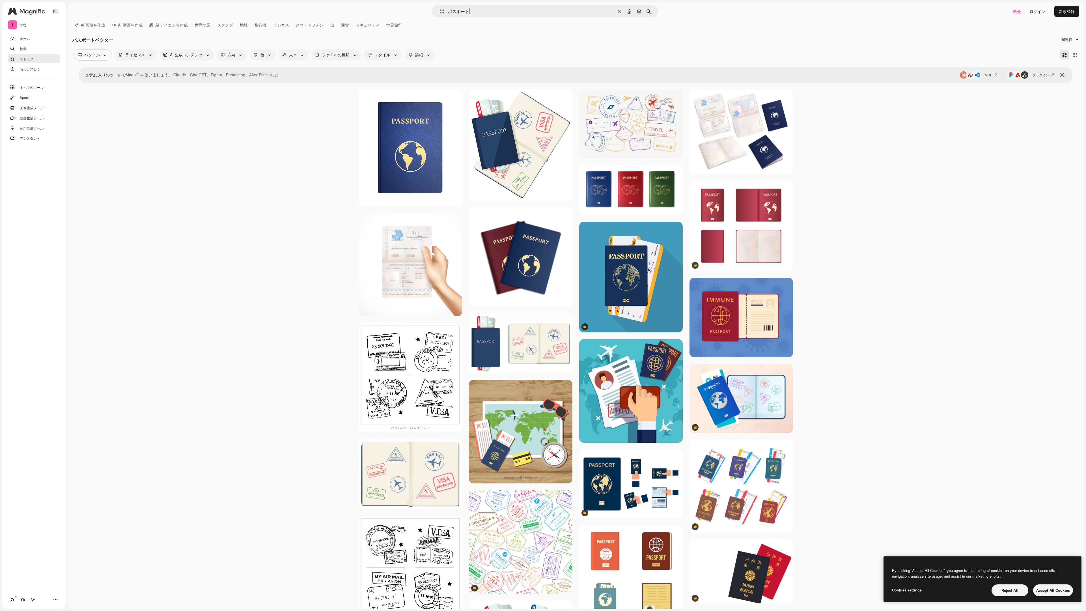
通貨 (345, 25)
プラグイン (1040, 74)
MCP (988, 74)
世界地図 (202, 25)
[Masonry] (1064, 54)
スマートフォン (310, 25)
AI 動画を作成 (130, 25)
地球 (244, 25)
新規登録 (1067, 11)
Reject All (1009, 590)
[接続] (12, 599)
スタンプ (225, 25)
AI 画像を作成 (93, 25)
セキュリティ (368, 25)
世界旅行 (394, 25)
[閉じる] (1062, 75)
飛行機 (260, 25)
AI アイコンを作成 (171, 25)
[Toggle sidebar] (55, 11)
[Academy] (22, 599)
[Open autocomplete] (439, 11)
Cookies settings (907, 590)
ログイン (1037, 11)
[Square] (1074, 54)
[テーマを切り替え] (32, 599)
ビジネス (281, 25)
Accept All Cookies (1053, 590)
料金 (1017, 11)
